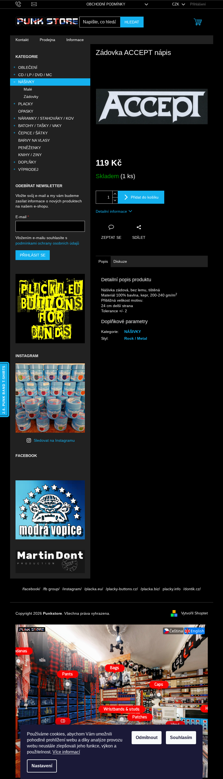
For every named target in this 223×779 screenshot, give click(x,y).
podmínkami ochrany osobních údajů (47, 243)
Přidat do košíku (145, 197)
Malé (28, 89)
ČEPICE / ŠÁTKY (33, 133)
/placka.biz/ (150, 589)
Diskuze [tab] (120, 261)
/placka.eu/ (93, 589)
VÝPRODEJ (28, 169)
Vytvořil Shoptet (194, 613)
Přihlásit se (32, 255)
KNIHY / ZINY (30, 155)
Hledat (132, 22)
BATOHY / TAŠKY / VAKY (39, 125)
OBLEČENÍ (27, 67)
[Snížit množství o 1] (115, 200)
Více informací (66, 752)
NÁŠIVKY (26, 82)
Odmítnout (146, 737)
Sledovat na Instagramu (54, 440)
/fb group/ (51, 589)
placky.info (172, 589)
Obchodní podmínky (105, 4)
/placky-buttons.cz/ (122, 589)
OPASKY (25, 111)
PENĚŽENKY (29, 148)
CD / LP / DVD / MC (35, 75)
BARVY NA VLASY (34, 140)
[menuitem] (22, 39)
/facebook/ (31, 589)
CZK (176, 4)
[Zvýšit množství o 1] (115, 194)
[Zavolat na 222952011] (24, 4)
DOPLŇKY (27, 162)
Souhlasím (181, 737)
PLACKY (25, 104)
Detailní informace (111, 211)
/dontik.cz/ (192, 589)
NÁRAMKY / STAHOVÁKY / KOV (46, 118)
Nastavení (42, 765)
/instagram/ (72, 589)
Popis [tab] (103, 261)
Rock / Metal (135, 338)
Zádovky (31, 96)
